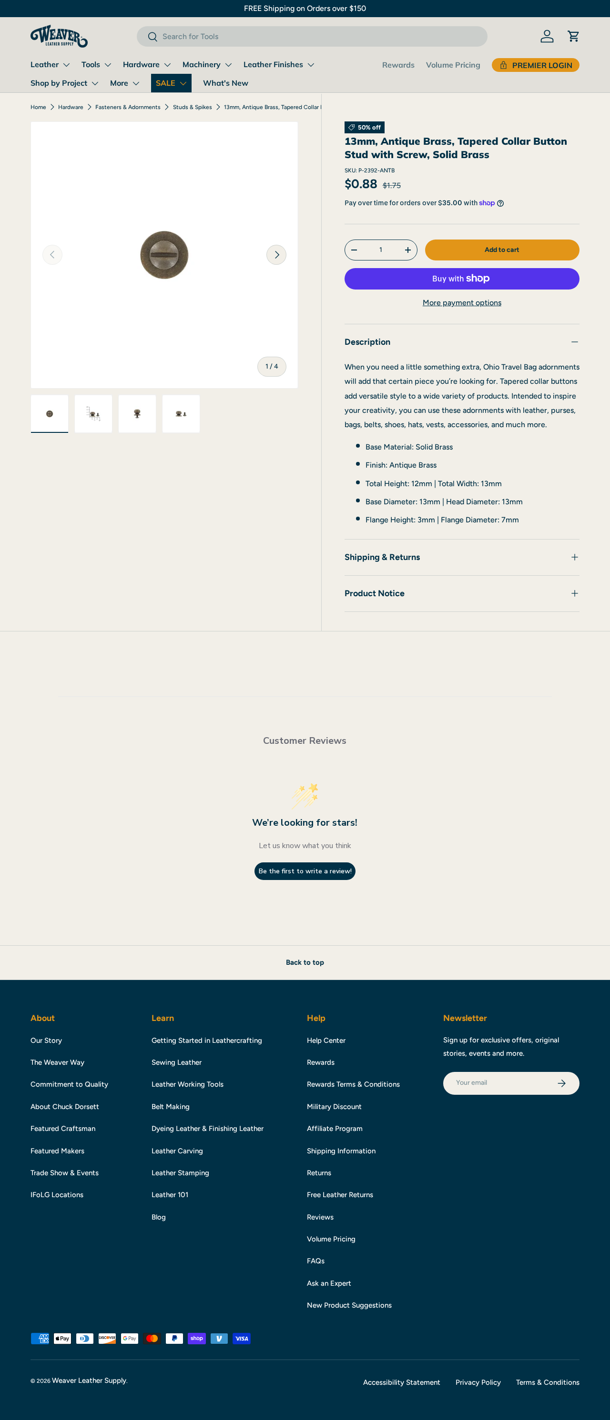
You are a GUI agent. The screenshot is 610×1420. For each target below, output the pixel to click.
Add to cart (502, 249)
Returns (319, 1173)
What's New (225, 83)
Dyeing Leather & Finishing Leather (208, 1128)
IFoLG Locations (56, 1194)
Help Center (326, 1040)
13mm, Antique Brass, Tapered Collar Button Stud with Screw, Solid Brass (281, 107)
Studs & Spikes (192, 107)
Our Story (46, 1040)
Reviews (320, 1217)
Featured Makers (57, 1151)
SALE (165, 83)
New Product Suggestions (349, 1305)
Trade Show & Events (64, 1173)
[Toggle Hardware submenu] (167, 64)
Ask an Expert (329, 1283)
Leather (44, 64)
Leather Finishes (273, 64)
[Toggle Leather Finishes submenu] (310, 64)
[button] (573, 36)
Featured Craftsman (62, 1128)
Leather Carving (177, 1151)
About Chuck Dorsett (64, 1106)
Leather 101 (170, 1194)
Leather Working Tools (188, 1084)
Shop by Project (58, 83)
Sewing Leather (177, 1062)
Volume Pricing (453, 65)
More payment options (462, 302)
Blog (159, 1217)
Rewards (398, 65)
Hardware (141, 64)
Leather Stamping (180, 1173)
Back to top (305, 962)
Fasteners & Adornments (128, 107)
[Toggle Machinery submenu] (228, 64)
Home (38, 107)
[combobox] (312, 36)
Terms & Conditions (548, 1382)
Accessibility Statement (401, 1382)
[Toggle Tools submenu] (107, 64)
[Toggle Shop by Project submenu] (95, 83)
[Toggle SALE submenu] (183, 83)
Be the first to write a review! (305, 871)
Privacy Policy (478, 1382)
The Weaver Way (57, 1062)
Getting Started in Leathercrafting (207, 1040)
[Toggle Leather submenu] (66, 64)
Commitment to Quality (69, 1084)
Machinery (202, 64)
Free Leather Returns (340, 1194)
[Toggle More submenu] (136, 83)
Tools (90, 64)
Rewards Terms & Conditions (353, 1084)
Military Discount (334, 1106)
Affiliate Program (335, 1128)
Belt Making (171, 1106)
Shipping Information (341, 1151)
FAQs (316, 1261)
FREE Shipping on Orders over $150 (305, 8)
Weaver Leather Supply (89, 1380)
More (119, 83)
